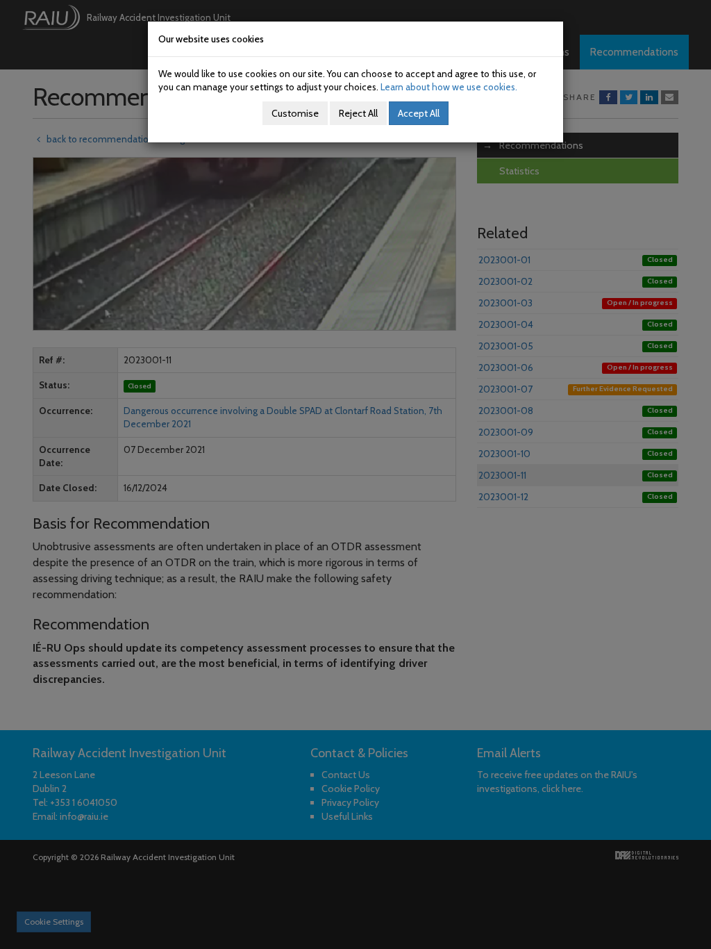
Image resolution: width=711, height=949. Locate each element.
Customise (295, 113)
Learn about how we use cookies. (448, 86)
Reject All (358, 113)
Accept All (419, 113)
